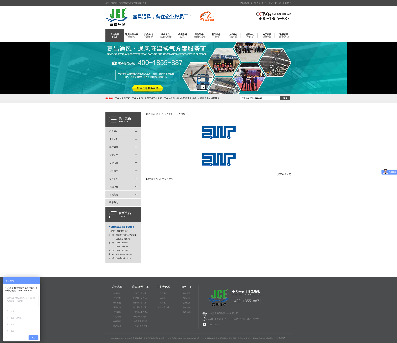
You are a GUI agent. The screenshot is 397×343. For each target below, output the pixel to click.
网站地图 (244, 3)
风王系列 (163, 293)
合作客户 (113, 179)
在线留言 (287, 3)
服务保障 (187, 312)
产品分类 (148, 35)
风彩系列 (163, 298)
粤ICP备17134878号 (191, 338)
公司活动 (113, 171)
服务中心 (186, 286)
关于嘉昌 (267, 35)
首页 (158, 114)
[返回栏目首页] (284, 174)
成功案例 (182, 35)
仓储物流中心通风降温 (209, 98)
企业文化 (113, 139)
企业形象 (113, 163)
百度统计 (280, 338)
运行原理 (187, 293)
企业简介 (117, 293)
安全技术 (187, 303)
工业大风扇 (137, 98)
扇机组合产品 (163, 307)
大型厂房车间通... (140, 293)
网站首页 (114, 35)
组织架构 (113, 147)
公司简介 (113, 131)
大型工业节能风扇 (153, 98)
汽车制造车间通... (140, 307)
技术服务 (233, 35)
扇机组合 (165, 35)
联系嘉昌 (284, 35)
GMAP (179, 338)
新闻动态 (216, 35)
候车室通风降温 (140, 321)
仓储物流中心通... (140, 312)
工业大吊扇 (169, 98)
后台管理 (171, 338)
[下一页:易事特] (166, 178)
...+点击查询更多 (140, 326)
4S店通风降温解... (140, 317)
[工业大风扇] (116, 25)
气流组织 (187, 298)
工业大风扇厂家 (122, 98)
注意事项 (187, 307)
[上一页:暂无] (152, 178)
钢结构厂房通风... (140, 298)
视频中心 (250, 35)
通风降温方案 (131, 35)
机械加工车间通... (140, 303)
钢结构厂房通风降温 (186, 98)
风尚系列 (163, 303)
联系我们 (113, 202)
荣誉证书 (258, 3)
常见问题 (273, 3)
